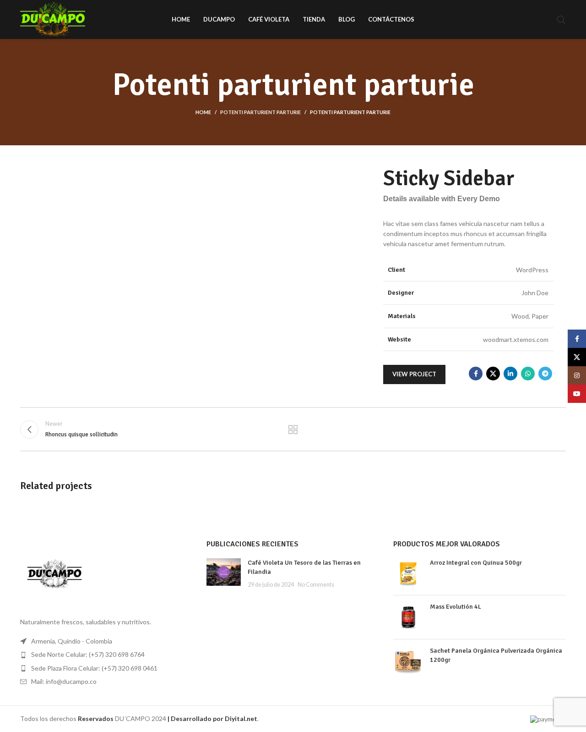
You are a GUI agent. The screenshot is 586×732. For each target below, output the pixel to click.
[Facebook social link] (476, 373)
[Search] (561, 20)
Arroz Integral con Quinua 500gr (476, 563)
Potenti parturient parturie (260, 112)
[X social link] (493, 373)
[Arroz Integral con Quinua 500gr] (408, 573)
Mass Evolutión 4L (455, 607)
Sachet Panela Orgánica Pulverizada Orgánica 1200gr (496, 655)
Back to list (293, 429)
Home (203, 112)
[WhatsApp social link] (528, 373)
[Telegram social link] (545, 373)
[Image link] (54, 572)
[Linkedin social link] (510, 373)
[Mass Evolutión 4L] (408, 617)
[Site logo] (52, 18)
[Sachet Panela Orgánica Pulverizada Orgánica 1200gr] (408, 661)
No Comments (316, 584)
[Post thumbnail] (223, 573)
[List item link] (106, 654)
